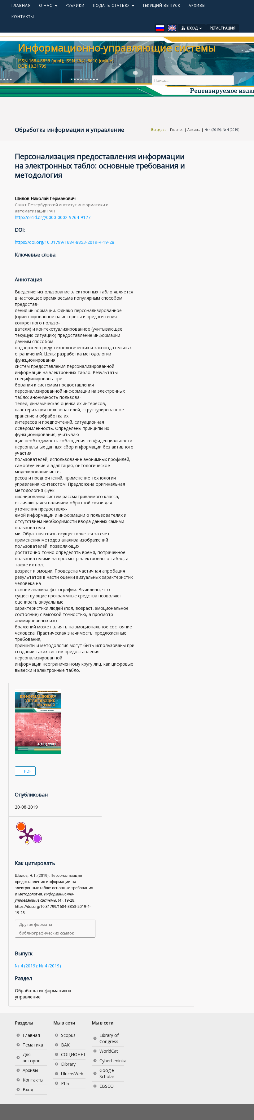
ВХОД (192, 28)
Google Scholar (106, 1073)
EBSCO (106, 1086)
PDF (27, 771)
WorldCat (108, 1051)
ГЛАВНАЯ (21, 5)
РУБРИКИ (75, 5)
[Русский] (160, 28)
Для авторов (32, 1057)
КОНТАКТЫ (22, 16)
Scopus (68, 1035)
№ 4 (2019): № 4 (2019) (221, 129)
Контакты (33, 1080)
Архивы (193, 129)
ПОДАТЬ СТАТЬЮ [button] (109, 7)
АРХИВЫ (197, 5)
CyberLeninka (111, 1061)
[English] (172, 28)
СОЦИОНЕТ (73, 1054)
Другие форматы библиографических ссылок (46, 928)
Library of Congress (109, 1038)
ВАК (65, 1045)
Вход (28, 1089)
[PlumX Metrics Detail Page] (27, 835)
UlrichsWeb (72, 1074)
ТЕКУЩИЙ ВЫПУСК (161, 5)
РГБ (65, 1083)
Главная (176, 129)
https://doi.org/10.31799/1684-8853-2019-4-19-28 (64, 242)
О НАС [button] (43, 7)
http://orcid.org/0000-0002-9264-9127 (52, 217)
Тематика (33, 1045)
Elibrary (68, 1064)
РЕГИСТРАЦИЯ (222, 28)
